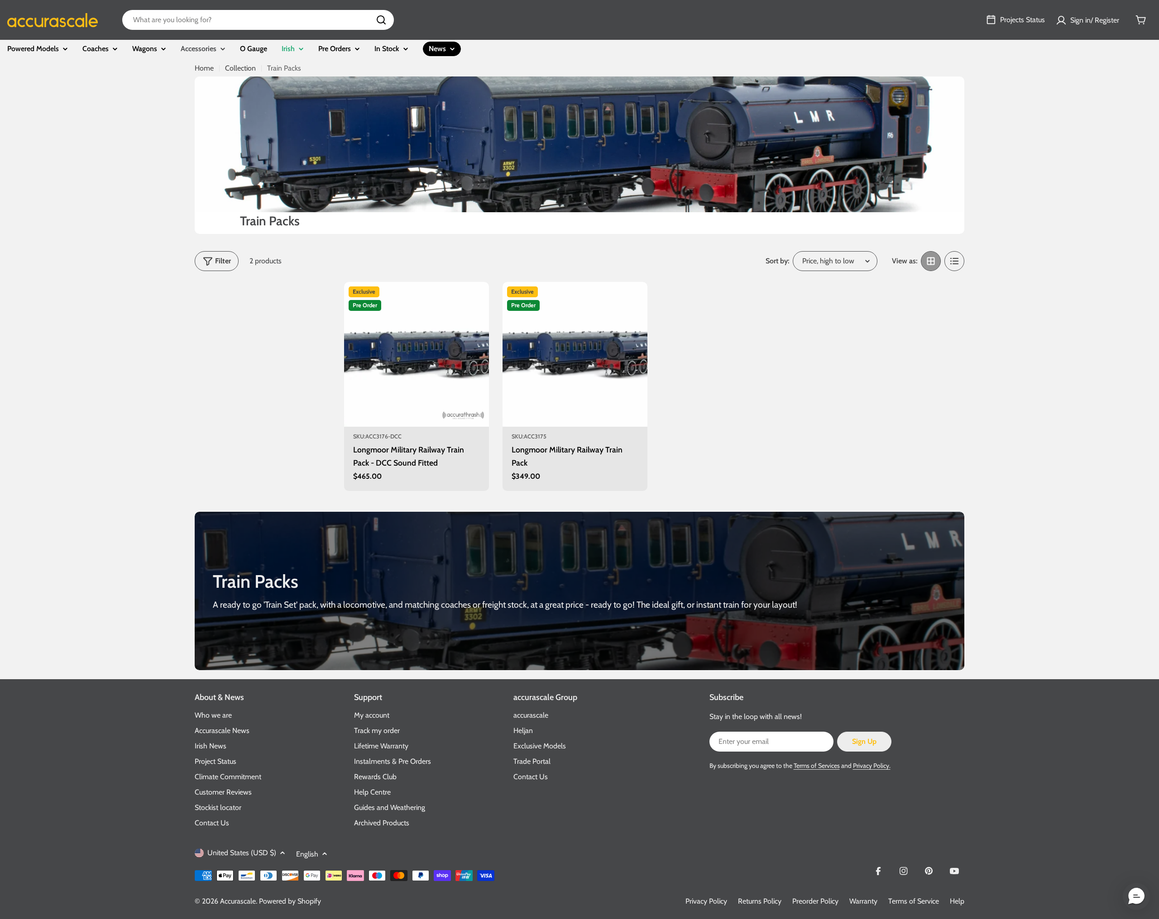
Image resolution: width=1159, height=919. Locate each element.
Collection (240, 68)
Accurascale (238, 901)
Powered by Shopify (290, 901)
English (307, 854)
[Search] (381, 19)
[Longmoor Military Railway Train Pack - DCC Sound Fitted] (416, 354)
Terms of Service (913, 901)
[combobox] (258, 20)
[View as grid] (931, 261)
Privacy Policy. (872, 766)
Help (957, 901)
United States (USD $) (241, 852)
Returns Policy (759, 901)
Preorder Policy (815, 901)
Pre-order (416, 414)
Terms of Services (817, 766)
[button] (1136, 896)
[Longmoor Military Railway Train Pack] (575, 354)
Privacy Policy (706, 901)
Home (204, 68)
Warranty (863, 901)
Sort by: (777, 261)
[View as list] (954, 261)
